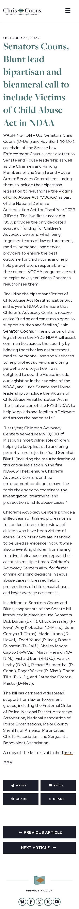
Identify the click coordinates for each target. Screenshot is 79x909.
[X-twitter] (48, 902)
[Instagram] (39, 902)
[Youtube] (57, 902)
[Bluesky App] (22, 902)
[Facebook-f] (31, 902)
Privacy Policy (39, 890)
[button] (20, 785)
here (68, 752)
